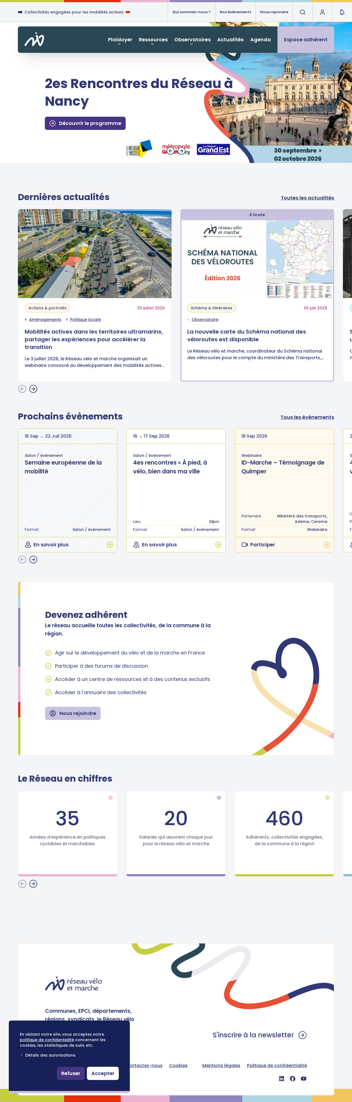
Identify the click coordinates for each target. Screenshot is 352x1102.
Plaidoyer (120, 39)
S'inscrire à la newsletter (253, 1035)
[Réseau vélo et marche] (73, 983)
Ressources (153, 39)
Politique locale (85, 319)
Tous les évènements (307, 417)
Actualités (230, 39)
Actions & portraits (47, 308)
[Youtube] (303, 1078)
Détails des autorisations (50, 1055)
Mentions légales (221, 1065)
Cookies (178, 1065)
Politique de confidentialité (277, 1065)
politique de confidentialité (47, 1040)
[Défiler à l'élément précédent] (170, 150)
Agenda (260, 39)
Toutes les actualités (307, 197)
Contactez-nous (144, 1065)
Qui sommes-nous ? (191, 12)
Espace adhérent (306, 39)
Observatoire (205, 319)
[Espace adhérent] (322, 12)
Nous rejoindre (274, 12)
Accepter (102, 1073)
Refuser (70, 1073)
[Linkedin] (281, 1078)
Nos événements (235, 12)
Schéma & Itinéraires (211, 308)
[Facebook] (292, 1078)
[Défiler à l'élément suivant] (181, 150)
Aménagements (45, 319)
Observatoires (192, 39)
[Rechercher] (302, 12)
